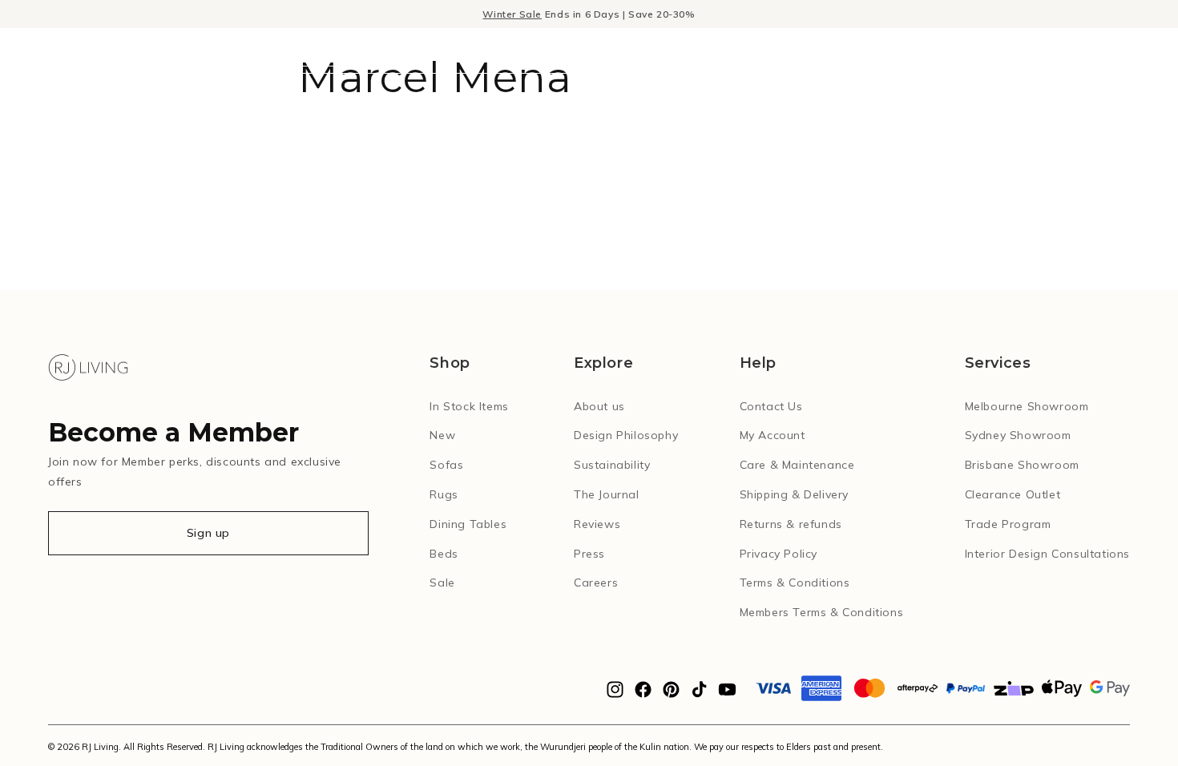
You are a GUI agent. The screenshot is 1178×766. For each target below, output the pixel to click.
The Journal (606, 494)
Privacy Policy (778, 553)
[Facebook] (643, 693)
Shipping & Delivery (794, 494)
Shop (618, 51)
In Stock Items (469, 406)
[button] (32, 50)
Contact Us (771, 406)
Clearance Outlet (1013, 494)
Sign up (208, 533)
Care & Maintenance (797, 465)
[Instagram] (615, 693)
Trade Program (1008, 524)
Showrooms (895, 51)
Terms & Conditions (795, 582)
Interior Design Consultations (1047, 553)
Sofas (446, 465)
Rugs (444, 494)
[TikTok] (699, 693)
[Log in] (1057, 50)
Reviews (597, 524)
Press (589, 553)
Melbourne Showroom (1027, 406)
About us (599, 406)
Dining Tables (468, 524)
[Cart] (1124, 50)
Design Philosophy (626, 435)
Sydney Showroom (1018, 435)
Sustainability (612, 465)
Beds (444, 553)
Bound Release (778, 51)
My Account (772, 435)
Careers (596, 582)
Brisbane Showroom (1022, 465)
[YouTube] (727, 693)
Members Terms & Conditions (822, 612)
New (682, 51)
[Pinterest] (671, 693)
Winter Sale (512, 14)
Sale (442, 582)
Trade (983, 51)
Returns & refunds (791, 524)
